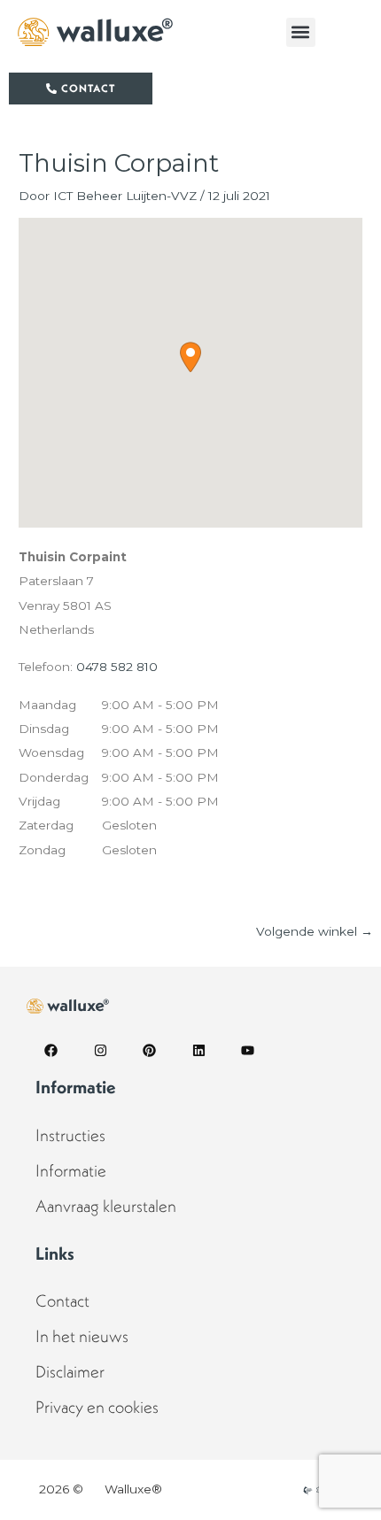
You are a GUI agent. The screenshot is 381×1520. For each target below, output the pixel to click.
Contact (62, 1300)
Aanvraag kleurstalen (105, 1205)
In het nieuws (81, 1335)
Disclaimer (70, 1371)
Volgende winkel (314, 931)
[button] (300, 32)
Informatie (70, 1170)
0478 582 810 (117, 667)
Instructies (70, 1135)
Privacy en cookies (97, 1406)
